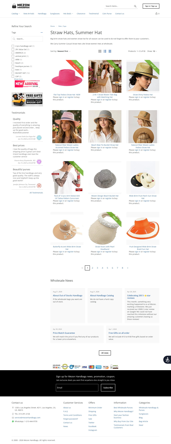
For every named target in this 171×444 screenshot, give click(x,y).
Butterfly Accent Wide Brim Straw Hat (67, 247)
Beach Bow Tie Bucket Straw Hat (104, 145)
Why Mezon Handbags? (123, 411)
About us (67, 407)
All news (104, 353)
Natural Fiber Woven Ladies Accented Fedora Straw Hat (66, 146)
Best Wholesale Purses (123, 407)
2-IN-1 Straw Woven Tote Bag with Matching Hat (105, 95)
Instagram (93, 430)
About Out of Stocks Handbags (67, 295)
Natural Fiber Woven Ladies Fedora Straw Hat (142, 146)
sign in (61, 97)
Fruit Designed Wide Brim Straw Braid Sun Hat (142, 247)
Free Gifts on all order (119, 333)
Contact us (67, 422)
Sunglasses (143, 414)
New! (141, 425)
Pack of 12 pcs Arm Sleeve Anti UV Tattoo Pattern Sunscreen (67, 197)
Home (52, 26)
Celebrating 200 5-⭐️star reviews (138, 296)
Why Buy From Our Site (123, 421)
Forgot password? (70, 419)
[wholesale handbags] (21, 6)
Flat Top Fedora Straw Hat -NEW (67, 94)
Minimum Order (95, 407)
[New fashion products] (27, 83)
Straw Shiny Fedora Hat (143, 94)
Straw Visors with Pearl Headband (104, 247)
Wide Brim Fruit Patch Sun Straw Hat (142, 197)
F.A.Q (65, 411)
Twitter (91, 422)
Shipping (92, 411)
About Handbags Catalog (102, 295)
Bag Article (143, 421)
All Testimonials (36, 192)
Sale (90, 419)
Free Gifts (93, 415)
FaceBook (92, 426)
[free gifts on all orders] (27, 99)
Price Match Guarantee (64, 333)
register (70, 97)
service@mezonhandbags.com (27, 417)
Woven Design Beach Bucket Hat (104, 196)
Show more (18, 79)
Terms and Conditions (72, 415)
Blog (141, 417)
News (65, 426)
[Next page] (127, 268)
